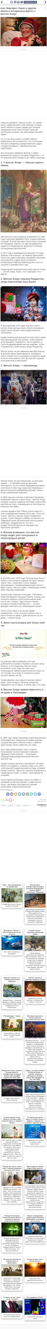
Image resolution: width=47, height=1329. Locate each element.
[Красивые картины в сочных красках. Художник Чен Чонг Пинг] (35, 1038)
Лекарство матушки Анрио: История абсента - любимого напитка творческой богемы (12, 1218)
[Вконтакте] (11, 794)
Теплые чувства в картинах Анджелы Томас (35, 978)
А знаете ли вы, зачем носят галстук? (12, 1298)
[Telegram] (19, 794)
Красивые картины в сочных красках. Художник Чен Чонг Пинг (35, 1017)
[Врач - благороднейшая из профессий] (12, 902)
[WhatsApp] (27, 794)
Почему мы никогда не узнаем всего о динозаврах (12, 1261)
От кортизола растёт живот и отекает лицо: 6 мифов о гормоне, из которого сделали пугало (35, 1120)
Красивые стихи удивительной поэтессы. (35, 1279)
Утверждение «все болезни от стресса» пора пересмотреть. (35, 1142)
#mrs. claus (43, 799)
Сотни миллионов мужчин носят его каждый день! (12, 1315)
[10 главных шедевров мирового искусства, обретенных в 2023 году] (45, 3)
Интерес (4, 805)
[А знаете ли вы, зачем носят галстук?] (12, 1312)
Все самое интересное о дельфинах (12, 952)
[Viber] (23, 794)
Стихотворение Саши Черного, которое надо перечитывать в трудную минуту (12, 1120)
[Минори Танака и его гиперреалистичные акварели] (12, 998)
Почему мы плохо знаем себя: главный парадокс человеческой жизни (12, 1168)
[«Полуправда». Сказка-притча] (12, 1031)
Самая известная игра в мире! (35, 1317)
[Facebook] (8, 794)
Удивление (11, 805)
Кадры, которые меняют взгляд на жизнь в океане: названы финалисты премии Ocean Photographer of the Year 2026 (35, 1075)
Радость (19, 805)
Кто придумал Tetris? (35, 1297)
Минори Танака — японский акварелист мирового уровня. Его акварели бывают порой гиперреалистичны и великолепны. (12, 1003)
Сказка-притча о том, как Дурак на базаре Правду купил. (12, 1035)
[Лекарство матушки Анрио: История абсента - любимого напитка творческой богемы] (12, 1236)
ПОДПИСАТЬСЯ (30, 2)
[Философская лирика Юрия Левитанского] (35, 1183)
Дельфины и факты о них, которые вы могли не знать (12, 932)
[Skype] (31, 794)
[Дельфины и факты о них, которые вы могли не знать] (12, 949)
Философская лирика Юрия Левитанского (35, 1167)
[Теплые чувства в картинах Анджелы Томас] (35, 996)
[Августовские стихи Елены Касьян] (35, 1276)
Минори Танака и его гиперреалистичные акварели (12, 979)
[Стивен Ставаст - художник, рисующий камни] (35, 951)
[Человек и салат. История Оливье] (1, 3)
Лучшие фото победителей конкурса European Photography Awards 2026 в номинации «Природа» (35, 888)
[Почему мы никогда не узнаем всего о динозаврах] (12, 1276)
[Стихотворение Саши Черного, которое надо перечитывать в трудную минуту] (12, 1138)
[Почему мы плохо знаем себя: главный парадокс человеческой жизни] (12, 1185)
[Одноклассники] (15, 794)
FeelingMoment (41, 805)
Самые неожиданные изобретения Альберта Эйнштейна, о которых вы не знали (35, 1218)
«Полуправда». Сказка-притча (12, 1017)
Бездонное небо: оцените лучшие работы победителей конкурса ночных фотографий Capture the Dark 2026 (12, 1074)
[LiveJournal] (39, 794)
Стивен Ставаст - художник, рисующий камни (35, 932)
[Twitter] (35, 794)
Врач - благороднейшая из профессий (12, 886)
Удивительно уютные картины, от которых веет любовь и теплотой (35, 1000)
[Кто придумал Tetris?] (35, 1314)
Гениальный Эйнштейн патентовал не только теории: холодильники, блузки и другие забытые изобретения (35, 1239)
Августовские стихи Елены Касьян (35, 1260)
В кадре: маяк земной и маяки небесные (12, 1099)
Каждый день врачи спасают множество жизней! (12, 905)
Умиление (26, 805)
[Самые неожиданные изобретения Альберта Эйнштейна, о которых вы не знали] (35, 1234)
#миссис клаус (42, 801)
